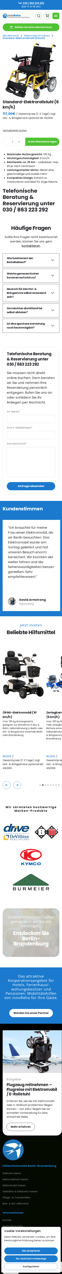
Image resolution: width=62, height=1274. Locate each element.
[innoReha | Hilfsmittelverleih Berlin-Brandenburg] (16, 16)
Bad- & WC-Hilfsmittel (15, 1203)
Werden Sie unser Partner (31, 1013)
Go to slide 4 (48, 785)
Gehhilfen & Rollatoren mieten (20, 1191)
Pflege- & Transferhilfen (17, 1197)
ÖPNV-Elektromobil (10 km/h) (19, 714)
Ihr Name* (13, 411)
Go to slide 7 (56, 785)
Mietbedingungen (13, 1226)
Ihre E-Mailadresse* (19, 428)
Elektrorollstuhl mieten (37, 36)
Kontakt (7, 1220)
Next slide (17, 785)
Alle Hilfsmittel (11, 36)
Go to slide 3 (45, 785)
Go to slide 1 (40, 785)
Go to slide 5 (50, 785)
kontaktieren (31, 246)
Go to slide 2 (42, 785)
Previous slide (7, 785)
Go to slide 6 (53, 785)
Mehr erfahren (21, 1127)
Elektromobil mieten (14, 1185)
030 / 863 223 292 (33, 3)
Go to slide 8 (58, 785)
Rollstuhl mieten (12, 1173)
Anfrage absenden (31, 486)
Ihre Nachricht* (17, 444)
